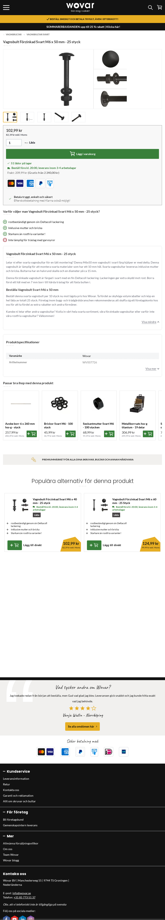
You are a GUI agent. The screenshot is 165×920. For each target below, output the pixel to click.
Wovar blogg (11, 860)
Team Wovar (11, 854)
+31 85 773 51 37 (24, 897)
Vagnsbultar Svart (38, 34)
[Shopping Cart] (159, 7)
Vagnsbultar (14, 34)
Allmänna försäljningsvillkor (20, 843)
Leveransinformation (16, 778)
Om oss (7, 849)
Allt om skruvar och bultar (19, 801)
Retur (6, 784)
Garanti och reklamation (18, 795)
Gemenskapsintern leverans (20, 825)
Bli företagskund (13, 819)
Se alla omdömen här (81, 726)
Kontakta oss (11, 790)
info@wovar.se (21, 893)
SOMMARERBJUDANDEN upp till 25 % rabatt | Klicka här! (83, 26)
